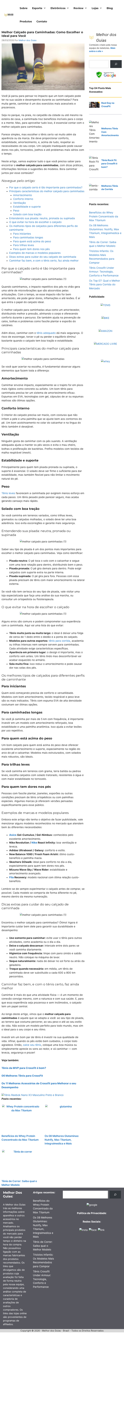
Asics (12, 834)
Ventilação (19, 202)
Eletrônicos (58, 8)
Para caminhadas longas (28, 237)
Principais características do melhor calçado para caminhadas (46, 191)
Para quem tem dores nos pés (31, 249)
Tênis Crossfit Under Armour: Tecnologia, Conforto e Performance (104, 271)
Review (78, 8)
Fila (11, 877)
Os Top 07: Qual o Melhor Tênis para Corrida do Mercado (104, 284)
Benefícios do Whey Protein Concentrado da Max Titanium (20, 1137)
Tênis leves (8, 493)
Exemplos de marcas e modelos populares (35, 252)
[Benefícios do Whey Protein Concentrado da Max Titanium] (21, 1118)
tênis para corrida (59, 640)
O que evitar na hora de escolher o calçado (35, 222)
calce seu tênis (32, 1044)
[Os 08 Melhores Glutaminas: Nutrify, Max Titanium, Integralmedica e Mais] (64, 1118)
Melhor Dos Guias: (12, 1194)
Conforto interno (23, 198)
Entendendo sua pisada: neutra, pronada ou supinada (42, 218)
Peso (16, 210)
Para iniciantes (22, 233)
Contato (41, 21)
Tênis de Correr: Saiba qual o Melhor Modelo (19, 1183)
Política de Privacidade (91, 1213)
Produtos (26, 21)
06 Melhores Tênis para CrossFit (22, 1075)
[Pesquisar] (116, 64)
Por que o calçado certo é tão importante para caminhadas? (45, 187)
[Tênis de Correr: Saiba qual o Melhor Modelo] (21, 1163)
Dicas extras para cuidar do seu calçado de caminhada (42, 256)
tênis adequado (46, 332)
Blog (110, 8)
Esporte (37, 8)
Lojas (95, 8)
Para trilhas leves (23, 245)
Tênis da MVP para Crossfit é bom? (24, 1068)
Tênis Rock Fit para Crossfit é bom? (109, 163)
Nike (34, 842)
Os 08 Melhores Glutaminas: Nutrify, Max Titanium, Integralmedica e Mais (62, 1139)
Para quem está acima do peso (32, 241)
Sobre (24, 8)
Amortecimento (22, 195)
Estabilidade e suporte (27, 206)
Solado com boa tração (27, 214)
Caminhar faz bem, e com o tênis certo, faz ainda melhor (43, 260)
